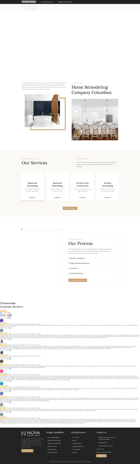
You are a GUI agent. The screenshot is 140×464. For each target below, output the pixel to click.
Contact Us (97, 8)
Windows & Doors (53, 452)
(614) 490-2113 (103, 442)
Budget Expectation (78, 446)
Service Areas (76, 449)
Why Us (75, 440)
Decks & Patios (52, 446)
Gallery (87, 8)
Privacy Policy (100, 449)
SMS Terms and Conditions (103, 452)
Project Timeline (77, 443)
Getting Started (75, 8)
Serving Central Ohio (47, 2)
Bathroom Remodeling (54, 440)
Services (62, 8)
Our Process (76, 437)
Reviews (75, 452)
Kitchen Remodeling (53, 437)
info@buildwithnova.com (65, 2)
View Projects (27, 450)
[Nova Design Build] (29, 8)
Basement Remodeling (54, 443)
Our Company (50, 8)
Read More (32, 197)
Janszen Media (86, 461)
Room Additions (52, 449)
